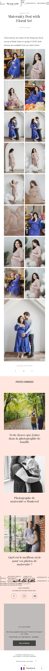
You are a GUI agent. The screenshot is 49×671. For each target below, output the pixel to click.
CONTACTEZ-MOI (15, 585)
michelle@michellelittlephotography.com (24, 633)
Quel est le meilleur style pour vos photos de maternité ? (24, 561)
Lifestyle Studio (24, 27)
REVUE (40, 3)
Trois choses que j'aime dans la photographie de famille (24, 439)
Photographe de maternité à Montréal (24, 500)
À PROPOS (3, 577)
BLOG (45, 3)
